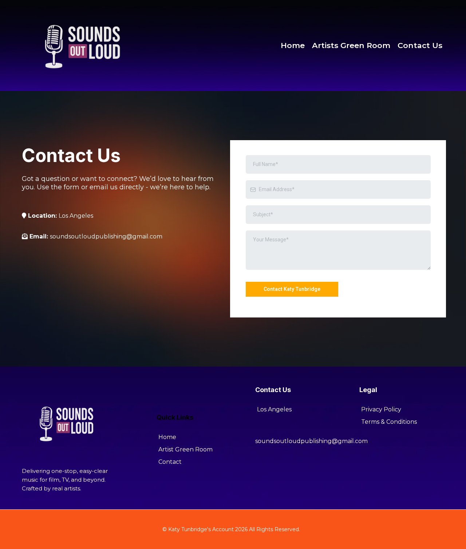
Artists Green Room (351, 45)
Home (293, 45)
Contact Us (420, 45)
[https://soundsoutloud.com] (83, 45)
